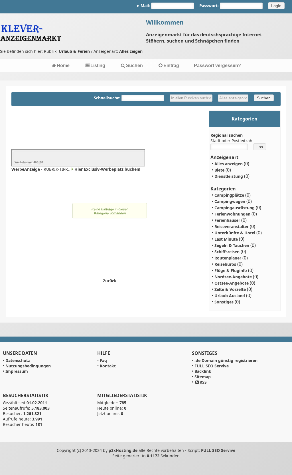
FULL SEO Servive (211, 366)
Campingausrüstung (234, 207)
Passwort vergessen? (217, 65)
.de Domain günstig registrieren (225, 360)
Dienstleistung (228, 176)
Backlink (202, 371)
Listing (97, 65)
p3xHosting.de (123, 450)
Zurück (110, 280)
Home (63, 65)
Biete (219, 170)
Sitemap (202, 376)
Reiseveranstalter (231, 226)
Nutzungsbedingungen (28, 366)
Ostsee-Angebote (231, 283)
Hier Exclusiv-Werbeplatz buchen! (107, 169)
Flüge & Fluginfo (230, 270)
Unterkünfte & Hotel (234, 233)
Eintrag (171, 65)
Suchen (134, 65)
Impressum (16, 371)
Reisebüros (225, 264)
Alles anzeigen (228, 163)
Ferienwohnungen (232, 214)
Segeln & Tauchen (231, 245)
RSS (203, 382)
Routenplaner (227, 258)
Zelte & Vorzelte (230, 289)
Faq (103, 360)
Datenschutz (17, 360)
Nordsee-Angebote (233, 276)
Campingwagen (229, 201)
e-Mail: (143, 5)
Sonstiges (224, 302)
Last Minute (226, 239)
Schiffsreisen (227, 251)
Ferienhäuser (227, 220)
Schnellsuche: (107, 97)
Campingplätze (229, 195)
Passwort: (209, 5)
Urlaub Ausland (229, 295)
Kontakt (108, 366)
